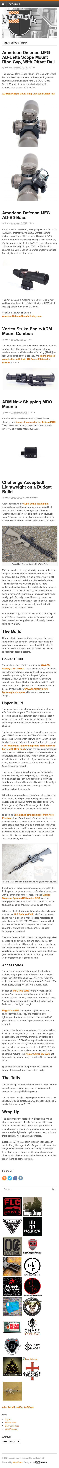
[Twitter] (10, 1178)
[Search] (53, 1189)
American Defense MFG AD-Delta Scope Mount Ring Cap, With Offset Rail (28, 57)
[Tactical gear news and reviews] (19, 34)
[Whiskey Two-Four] (32, 1274)
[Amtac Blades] (32, 1378)
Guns (33, 67)
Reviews (34, 497)
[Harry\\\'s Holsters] (32, 1234)
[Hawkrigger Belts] (12, 1294)
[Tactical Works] (32, 1294)
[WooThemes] (41, 1462)
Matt (6, 67)
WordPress (18, 1462)
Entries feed (10, 1422)
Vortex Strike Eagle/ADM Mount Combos (27, 331)
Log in (7, 1419)
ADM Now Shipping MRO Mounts (27, 404)
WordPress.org (11, 1429)
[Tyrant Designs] (12, 1274)
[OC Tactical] (12, 1254)
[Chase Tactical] (32, 1334)
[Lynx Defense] (30, 1358)
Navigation (14, 3)
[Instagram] (20, 1178)
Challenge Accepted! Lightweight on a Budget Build (27, 487)
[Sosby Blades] (32, 1354)
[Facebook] (15, 1178)
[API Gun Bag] (12, 1314)
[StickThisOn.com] (12, 1334)
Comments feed (12, 1425)
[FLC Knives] (12, 1214)
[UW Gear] (12, 1398)
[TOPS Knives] (12, 1374)
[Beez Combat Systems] (32, 1254)
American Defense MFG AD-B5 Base (26, 215)
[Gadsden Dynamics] (12, 1354)
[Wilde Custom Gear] (32, 1314)
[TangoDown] (32, 1214)
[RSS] (4, 1178)
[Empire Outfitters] (12, 1234)
